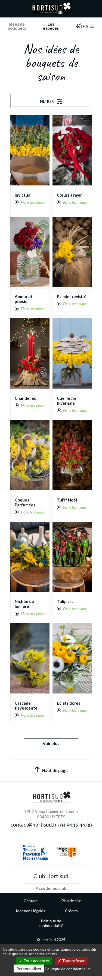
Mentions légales (30, 910)
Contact (31, 900)
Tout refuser (73, 960)
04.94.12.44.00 (76, 825)
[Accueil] (51, 12)
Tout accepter (36, 960)
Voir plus (51, 743)
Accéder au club (51, 888)
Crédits (71, 910)
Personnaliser (29, 968)
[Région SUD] (66, 852)
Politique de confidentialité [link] (68, 969)
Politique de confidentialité (51, 923)
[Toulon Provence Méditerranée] (35, 852)
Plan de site (71, 900)
